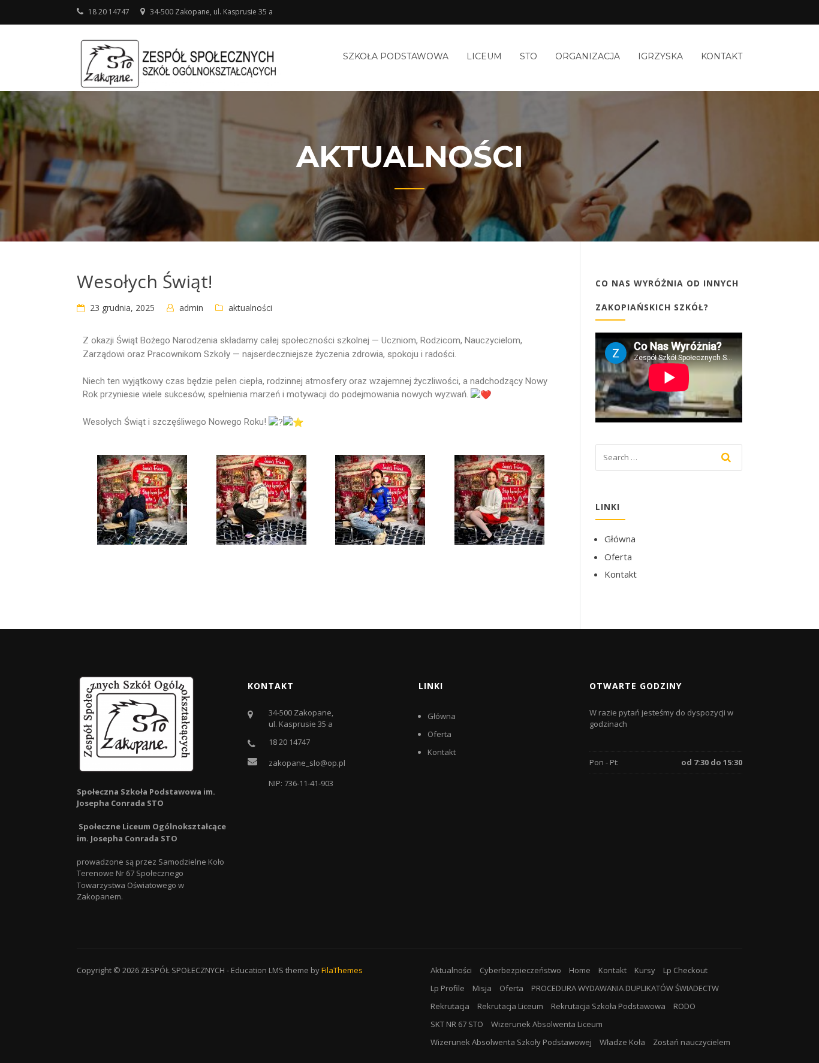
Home (580, 970)
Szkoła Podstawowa (395, 56)
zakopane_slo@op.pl (307, 762)
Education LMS (257, 970)
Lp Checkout (685, 970)
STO (528, 56)
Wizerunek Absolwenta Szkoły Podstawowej (511, 1042)
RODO (684, 1006)
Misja (482, 988)
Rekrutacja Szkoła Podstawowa (608, 1006)
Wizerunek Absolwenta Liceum (547, 1024)
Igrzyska (660, 56)
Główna (620, 539)
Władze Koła (622, 1042)
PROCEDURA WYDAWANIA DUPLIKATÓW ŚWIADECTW (625, 988)
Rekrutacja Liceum (510, 1006)
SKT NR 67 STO (456, 1024)
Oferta (618, 557)
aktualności (250, 307)
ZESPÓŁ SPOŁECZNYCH (183, 970)
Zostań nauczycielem (691, 1042)
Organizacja (587, 56)
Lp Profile (447, 988)
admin (191, 307)
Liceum (484, 56)
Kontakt (721, 56)
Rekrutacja (449, 1006)
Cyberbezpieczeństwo (520, 970)
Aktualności (451, 970)
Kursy (644, 970)
